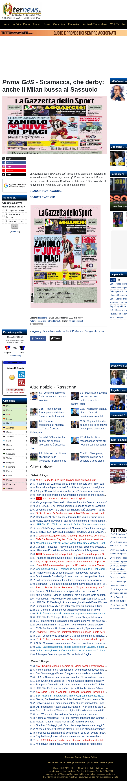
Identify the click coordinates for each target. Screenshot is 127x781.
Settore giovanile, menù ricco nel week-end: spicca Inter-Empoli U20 (73, 703)
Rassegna (42, 318)
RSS (111, 763)
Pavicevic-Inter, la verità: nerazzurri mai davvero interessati (68, 572)
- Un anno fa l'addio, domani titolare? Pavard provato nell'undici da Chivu (78, 513)
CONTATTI (93, 763)
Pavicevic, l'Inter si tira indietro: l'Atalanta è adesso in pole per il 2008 (74, 632)
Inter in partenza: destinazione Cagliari (61, 498)
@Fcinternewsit (76, 321)
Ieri (119, 280)
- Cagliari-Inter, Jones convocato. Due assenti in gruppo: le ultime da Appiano (80, 561)
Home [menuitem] (5, 24)
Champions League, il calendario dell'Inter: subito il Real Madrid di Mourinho (78, 569)
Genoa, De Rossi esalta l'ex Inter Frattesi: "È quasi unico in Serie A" (73, 699)
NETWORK (53, 763)
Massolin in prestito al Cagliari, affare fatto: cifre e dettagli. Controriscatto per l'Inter (81, 543)
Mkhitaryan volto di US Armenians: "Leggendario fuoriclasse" (69, 744)
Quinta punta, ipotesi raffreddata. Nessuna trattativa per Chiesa (70, 650)
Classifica (9, 400)
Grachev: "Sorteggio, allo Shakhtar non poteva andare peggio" (70, 725)
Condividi (39, 338)
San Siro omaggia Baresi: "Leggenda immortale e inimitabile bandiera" (75, 673)
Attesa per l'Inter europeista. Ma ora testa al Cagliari (64, 654)
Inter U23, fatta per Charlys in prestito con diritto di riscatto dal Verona (74, 740)
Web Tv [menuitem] (114, 24)
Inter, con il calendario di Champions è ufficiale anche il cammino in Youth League (81, 495)
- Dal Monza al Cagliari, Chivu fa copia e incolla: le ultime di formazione (77, 539)
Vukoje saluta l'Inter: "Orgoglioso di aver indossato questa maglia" (72, 669)
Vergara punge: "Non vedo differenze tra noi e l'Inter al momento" (71, 502)
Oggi (113, 280)
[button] (14, 226)
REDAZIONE (66, 763)
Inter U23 (116, 464)
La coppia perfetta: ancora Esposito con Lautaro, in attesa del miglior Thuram (81, 647)
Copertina (116, 147)
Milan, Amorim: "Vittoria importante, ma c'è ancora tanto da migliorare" (74, 595)
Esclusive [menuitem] (74, 24)
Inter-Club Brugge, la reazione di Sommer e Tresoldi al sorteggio (71, 528)
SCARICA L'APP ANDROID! (46, 191)
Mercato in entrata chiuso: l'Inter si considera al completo (93, 412)
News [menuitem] (47, 24)
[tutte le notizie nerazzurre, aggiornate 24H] (22, 9)
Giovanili (116, 415)
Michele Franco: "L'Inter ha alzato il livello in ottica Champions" (70, 729)
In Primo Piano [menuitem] (21, 24)
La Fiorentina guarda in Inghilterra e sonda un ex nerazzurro (69, 580)
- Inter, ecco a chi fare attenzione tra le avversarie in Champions (52, 457)
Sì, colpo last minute (14, 210)
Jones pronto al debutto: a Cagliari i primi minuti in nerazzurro (73, 635)
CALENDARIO (79, 763)
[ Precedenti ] (15, 356)
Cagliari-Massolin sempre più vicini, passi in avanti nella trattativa (75, 666)
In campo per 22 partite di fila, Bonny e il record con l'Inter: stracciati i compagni (79, 483)
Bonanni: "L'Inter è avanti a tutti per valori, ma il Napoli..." (67, 591)
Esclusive (116, 365)
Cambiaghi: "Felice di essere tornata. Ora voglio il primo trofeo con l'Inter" (76, 517)
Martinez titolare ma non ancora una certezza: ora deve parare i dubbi (76, 621)
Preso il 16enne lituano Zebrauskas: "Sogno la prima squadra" (70, 587)
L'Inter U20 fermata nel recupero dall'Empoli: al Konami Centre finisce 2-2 (76, 565)
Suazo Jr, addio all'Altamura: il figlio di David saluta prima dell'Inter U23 (75, 710)
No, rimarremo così (14, 221)
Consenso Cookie (72, 757)
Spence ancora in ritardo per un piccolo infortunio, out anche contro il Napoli (81, 613)
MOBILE (103, 763)
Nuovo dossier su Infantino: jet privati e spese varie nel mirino (77, 598)
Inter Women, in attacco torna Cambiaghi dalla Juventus (66, 714)
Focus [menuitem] (36, 24)
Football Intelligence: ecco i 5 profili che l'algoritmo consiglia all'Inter (73, 487)
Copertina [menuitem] (59, 24)
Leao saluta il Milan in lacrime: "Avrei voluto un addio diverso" (70, 624)
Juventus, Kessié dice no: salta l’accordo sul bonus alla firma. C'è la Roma (76, 606)
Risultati (15, 231)
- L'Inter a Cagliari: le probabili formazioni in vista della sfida (74, 692)
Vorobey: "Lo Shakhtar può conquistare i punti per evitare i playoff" (72, 732)
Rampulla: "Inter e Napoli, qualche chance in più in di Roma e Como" (76, 684)
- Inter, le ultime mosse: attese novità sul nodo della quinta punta (93, 441)
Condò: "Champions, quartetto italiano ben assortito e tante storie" (92, 457)
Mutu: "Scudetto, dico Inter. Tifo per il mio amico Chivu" (66, 480)
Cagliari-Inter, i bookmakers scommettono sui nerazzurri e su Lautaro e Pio (76, 736)
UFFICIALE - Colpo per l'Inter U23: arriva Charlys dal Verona (69, 617)
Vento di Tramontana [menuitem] (95, 24)
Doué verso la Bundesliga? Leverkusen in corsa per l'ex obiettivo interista (76, 576)
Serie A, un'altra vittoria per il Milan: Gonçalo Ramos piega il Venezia (73, 681)
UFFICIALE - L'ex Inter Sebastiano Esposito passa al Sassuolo (70, 506)
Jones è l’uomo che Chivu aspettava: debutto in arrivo (52, 396)
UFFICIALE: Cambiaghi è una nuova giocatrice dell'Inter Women (71, 602)
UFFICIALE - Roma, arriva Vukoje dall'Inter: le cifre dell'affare (69, 688)
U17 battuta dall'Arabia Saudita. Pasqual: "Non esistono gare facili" (72, 706)
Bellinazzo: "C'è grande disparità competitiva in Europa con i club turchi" (75, 584)
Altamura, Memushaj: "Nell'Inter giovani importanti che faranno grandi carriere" (79, 718)
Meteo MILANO (15, 363)
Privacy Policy (90, 757)
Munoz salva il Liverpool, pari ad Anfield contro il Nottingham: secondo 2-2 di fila (80, 520)
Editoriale (116, 81)
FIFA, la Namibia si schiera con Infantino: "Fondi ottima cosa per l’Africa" (75, 677)
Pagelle (115, 390)
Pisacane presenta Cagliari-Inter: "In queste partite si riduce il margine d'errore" (79, 558)
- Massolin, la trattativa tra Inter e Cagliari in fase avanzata (69, 695)
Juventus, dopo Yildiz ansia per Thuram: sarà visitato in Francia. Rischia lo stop (79, 509)
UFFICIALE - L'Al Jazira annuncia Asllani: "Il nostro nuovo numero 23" (74, 524)
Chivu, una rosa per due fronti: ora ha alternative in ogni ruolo (73, 639)
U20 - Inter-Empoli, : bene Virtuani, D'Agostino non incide (73, 550)
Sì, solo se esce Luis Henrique (14, 215)
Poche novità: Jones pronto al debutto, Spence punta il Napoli (52, 412)
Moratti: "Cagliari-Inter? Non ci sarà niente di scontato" (65, 721)
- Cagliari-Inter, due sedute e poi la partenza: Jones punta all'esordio (93, 425)
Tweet (57, 338)
